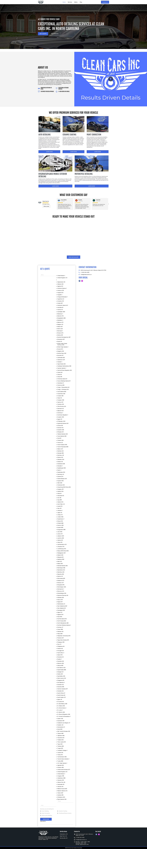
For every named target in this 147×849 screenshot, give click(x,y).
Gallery (76, 2)
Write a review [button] (46, 206)
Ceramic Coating (63, 811)
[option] (65, 275)
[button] (111, 79)
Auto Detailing (45, 811)
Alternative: (43, 821)
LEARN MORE (49, 151)
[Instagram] (82, 281)
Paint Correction (46, 813)
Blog (81, 2)
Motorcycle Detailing (47, 815)
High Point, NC (63, 836)
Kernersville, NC (64, 838)
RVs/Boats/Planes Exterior (65, 813)
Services (70, 2)
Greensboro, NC (64, 834)
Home (64, 2)
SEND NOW (46, 819)
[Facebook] (79, 281)
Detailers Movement (77, 847)
